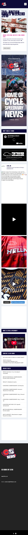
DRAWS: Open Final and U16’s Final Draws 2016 (14, 36)
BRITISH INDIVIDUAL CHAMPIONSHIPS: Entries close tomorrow (12, 377)
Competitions (5, 40)
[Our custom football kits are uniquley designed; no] (14, 219)
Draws (9, 40)
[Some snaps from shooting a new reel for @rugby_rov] (14, 187)
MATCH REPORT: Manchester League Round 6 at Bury (12, 415)
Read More (7, 48)
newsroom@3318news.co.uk (10, 361)
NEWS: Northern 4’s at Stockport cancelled (11, 372)
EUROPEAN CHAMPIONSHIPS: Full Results (13, 385)
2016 (13, 39)
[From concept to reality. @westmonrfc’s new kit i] (14, 284)
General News (13, 40)
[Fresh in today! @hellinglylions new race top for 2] (14, 251)
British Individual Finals (18, 39)
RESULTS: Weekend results (10, 382)
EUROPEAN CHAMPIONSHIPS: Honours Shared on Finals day (12, 390)
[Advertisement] (14, 316)
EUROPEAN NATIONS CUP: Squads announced (11, 405)
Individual (18, 40)
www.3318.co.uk (4, 476)
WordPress (22, 531)
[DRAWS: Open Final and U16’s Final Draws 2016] (14, 25)
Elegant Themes (12, 531)
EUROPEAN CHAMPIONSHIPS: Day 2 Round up (13, 395)
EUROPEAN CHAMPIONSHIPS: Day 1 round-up (14, 400)
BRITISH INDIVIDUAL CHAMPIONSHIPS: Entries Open (12, 410)
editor (5, 39)
